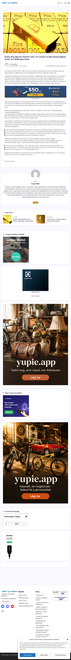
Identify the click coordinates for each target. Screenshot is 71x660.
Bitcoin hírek (23, 595)
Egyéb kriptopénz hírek (26, 606)
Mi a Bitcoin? (40, 595)
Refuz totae (44, 655)
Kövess (35, 202)
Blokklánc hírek (23, 603)
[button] (67, 639)
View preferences (60, 655)
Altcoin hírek (23, 600)
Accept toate (28, 655)
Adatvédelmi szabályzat (9, 598)
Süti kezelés (5, 601)
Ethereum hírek (23, 598)
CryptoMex (14, 64)
